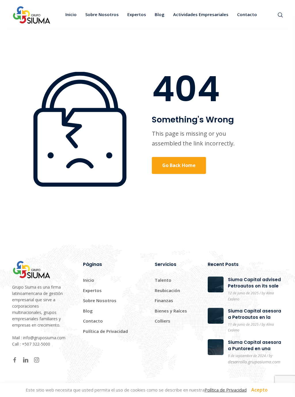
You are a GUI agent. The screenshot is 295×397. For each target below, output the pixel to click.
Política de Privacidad (105, 331)
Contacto (93, 321)
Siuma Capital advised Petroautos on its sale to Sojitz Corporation (254, 286)
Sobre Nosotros (99, 300)
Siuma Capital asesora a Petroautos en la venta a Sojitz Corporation (254, 320)
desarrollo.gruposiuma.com (254, 362)
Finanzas (164, 300)
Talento (163, 280)
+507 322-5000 (36, 344)
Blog (88, 311)
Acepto (259, 390)
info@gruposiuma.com (44, 337)
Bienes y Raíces (171, 311)
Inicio (88, 280)
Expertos (92, 290)
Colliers (162, 321)
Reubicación (167, 290)
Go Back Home (179, 165)
